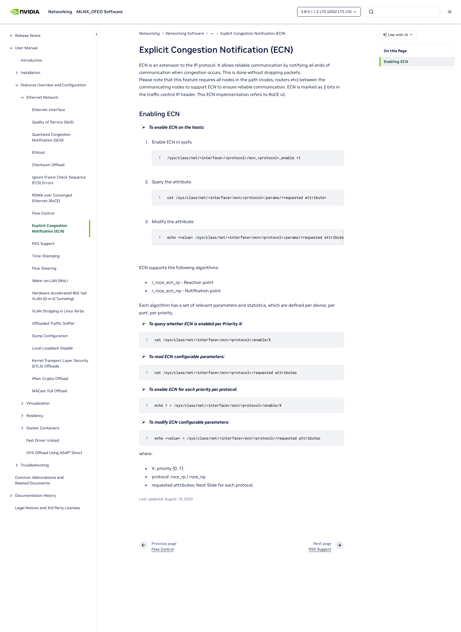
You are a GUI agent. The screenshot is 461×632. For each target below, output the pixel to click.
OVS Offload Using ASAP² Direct (54, 453)
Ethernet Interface (48, 110)
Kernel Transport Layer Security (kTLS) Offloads (60, 363)
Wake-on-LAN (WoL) (50, 280)
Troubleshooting (35, 465)
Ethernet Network (42, 97)
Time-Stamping (45, 256)
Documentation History (35, 495)
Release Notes (27, 35)
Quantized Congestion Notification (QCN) (51, 137)
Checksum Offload (48, 165)
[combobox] (402, 12)
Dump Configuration (50, 336)
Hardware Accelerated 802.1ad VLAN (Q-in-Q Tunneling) (59, 296)
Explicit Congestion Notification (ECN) (49, 228)
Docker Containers (42, 428)
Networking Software (185, 33)
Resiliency (34, 415)
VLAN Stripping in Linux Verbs (58, 311)
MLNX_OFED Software (99, 11)
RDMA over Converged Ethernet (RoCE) (52, 198)
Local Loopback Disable (52, 348)
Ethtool (38, 152)
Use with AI (398, 34)
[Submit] (371, 12)
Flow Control (43, 213)
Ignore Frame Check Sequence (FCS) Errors (59, 180)
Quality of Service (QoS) (52, 122)
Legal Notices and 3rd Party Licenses (47, 508)
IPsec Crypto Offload (50, 378)
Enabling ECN (396, 61)
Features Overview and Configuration (53, 85)
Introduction (31, 60)
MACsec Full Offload (49, 391)
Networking (60, 11)
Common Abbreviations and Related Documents (39, 480)
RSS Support (43, 243)
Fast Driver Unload (42, 440)
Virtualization (38, 403)
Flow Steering (44, 268)
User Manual (26, 48)
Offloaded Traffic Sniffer (53, 323)
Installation (30, 72)
